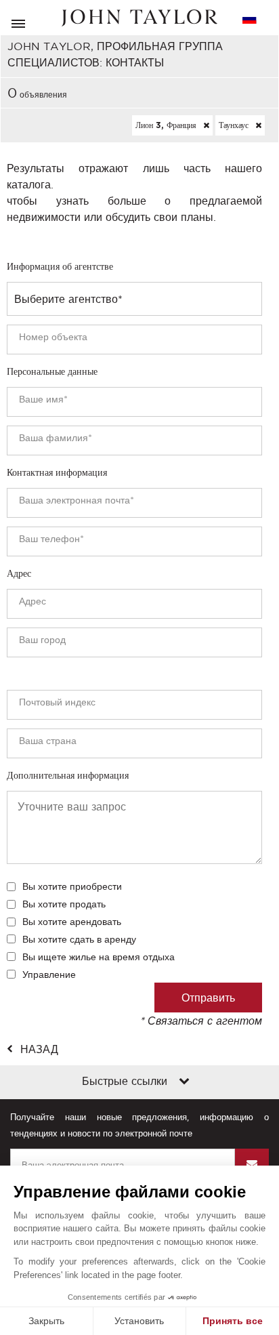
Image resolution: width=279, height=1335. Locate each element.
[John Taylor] (139, 18)
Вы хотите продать (64, 904)
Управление (49, 974)
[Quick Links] (184, 1082)
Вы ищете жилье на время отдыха (98, 956)
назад (39, 1049)
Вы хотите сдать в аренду (79, 939)
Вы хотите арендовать (71, 921)
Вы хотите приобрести (72, 886)
